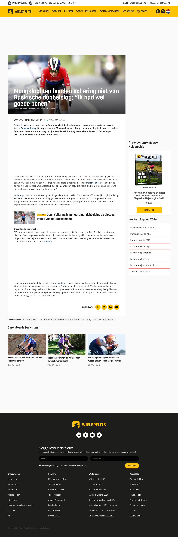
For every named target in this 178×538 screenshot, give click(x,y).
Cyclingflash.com (138, 3)
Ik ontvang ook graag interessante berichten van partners (64, 466)
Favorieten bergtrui (139, 259)
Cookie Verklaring (137, 505)
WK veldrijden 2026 (97, 479)
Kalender (68, 11)
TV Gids (144, 11)
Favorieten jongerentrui (142, 265)
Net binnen (44, 11)
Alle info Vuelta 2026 (140, 271)
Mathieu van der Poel (57, 479)
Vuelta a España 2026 (98, 495)
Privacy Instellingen (138, 500)
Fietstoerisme (40, 3)
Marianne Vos (54, 511)
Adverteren (134, 485)
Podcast (11, 511)
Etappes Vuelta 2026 (140, 240)
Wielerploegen (14, 495)
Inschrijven (132, 466)
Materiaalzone (19, 3)
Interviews (12, 500)
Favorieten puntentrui (141, 252)
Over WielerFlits (136, 479)
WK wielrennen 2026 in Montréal (103, 505)
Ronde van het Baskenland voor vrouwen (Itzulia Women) (66, 320)
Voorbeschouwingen (109, 11)
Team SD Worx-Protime (105, 320)
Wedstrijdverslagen (86, 11)
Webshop (56, 11)
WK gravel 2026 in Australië (101, 516)
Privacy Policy (136, 495)
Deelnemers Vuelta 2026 (142, 227)
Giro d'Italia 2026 (96, 485)
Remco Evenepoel (56, 490)
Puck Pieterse (54, 516)
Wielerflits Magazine (159, 3)
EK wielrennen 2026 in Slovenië (102, 511)
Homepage (12, 479)
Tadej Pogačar (54, 495)
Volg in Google (57, 120)
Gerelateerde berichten (23, 327)
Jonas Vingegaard (56, 500)
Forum (125, 3)
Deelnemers (128, 11)
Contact (133, 511)
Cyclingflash (135, 516)
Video (10, 516)
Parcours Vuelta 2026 (140, 233)
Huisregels (134, 490)
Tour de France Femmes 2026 (102, 500)
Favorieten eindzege (140, 246)
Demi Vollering (28, 128)
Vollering (18, 195)
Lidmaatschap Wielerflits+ (62, 3)
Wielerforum (13, 490)
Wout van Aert (54, 485)
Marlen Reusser (94, 182)
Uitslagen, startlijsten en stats (20, 505)
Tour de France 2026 (98, 490)
